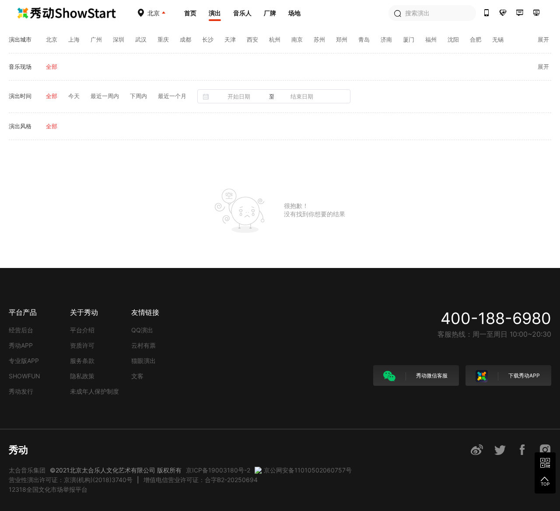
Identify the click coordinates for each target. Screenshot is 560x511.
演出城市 (20, 39)
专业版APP (24, 360)
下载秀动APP (523, 375)
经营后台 (21, 330)
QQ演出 (142, 330)
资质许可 (82, 345)
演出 (215, 13)
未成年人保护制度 (94, 391)
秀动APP (21, 345)
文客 (137, 376)
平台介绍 (82, 330)
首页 (190, 13)
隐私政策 (82, 376)
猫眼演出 (143, 360)
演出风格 (20, 126)
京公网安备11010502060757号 (308, 470)
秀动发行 (21, 391)
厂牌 (270, 13)
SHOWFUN (24, 376)
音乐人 (242, 13)
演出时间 (20, 95)
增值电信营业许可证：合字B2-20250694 (201, 479)
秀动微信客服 (431, 375)
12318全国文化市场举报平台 (48, 489)
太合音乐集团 (27, 470)
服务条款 (82, 360)
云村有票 (143, 345)
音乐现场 (20, 66)
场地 (294, 13)
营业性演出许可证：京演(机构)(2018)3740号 (71, 479)
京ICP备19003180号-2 (218, 470)
